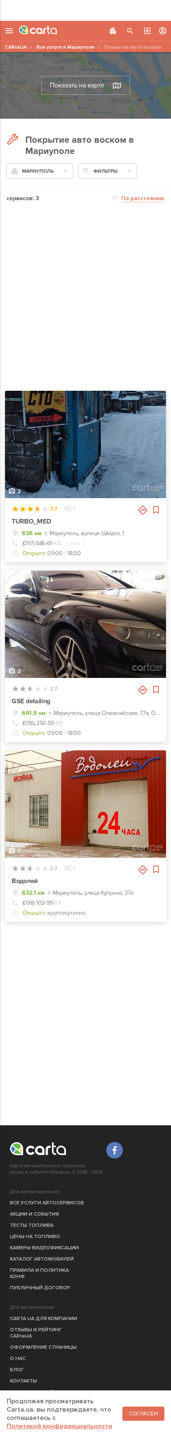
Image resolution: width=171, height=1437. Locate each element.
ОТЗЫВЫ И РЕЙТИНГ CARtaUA (36, 1333)
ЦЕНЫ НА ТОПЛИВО (35, 1236)
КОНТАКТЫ (23, 1381)
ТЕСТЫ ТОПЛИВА (32, 1225)
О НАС (18, 1358)
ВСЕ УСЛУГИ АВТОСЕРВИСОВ (47, 1203)
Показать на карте (77, 85)
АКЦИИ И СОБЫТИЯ (34, 1214)
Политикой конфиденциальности (59, 1426)
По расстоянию (142, 198)
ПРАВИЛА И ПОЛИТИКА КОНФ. (39, 1273)
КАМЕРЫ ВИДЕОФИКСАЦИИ (44, 1248)
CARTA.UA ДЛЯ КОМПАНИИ (43, 1318)
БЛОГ (17, 1370)
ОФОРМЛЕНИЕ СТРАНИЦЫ (43, 1347)
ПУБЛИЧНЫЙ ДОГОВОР (40, 1288)
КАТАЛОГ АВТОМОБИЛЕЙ (42, 1259)
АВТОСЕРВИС (147, 31)
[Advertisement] (85, 10)
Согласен (143, 1413)
